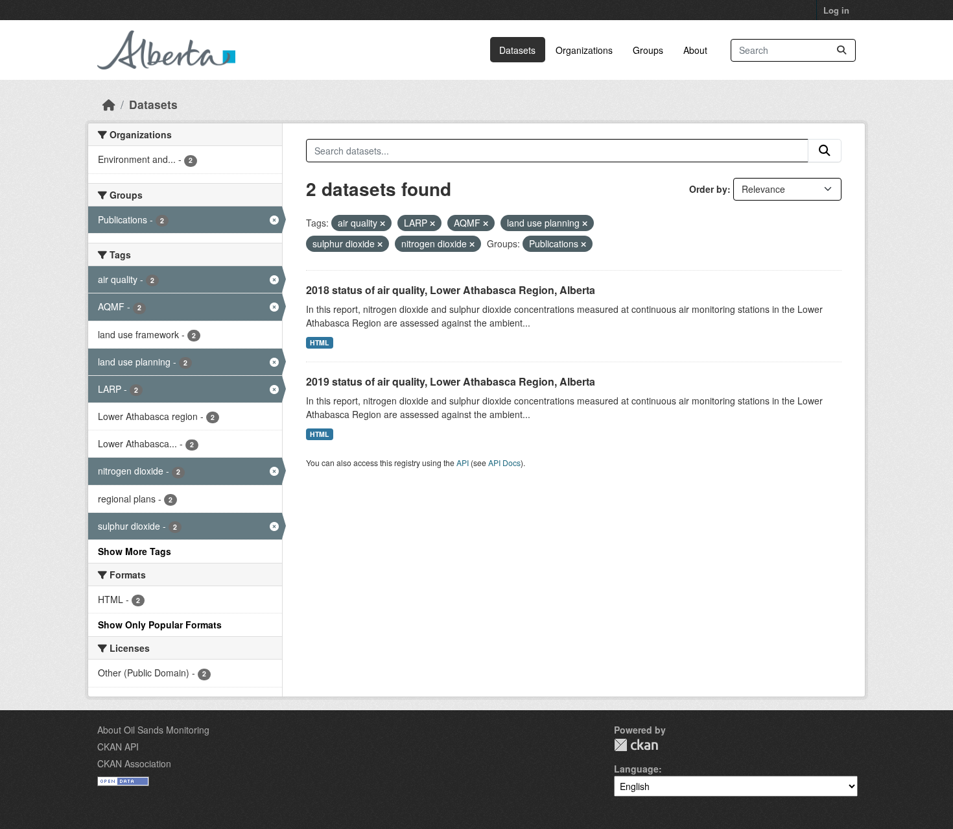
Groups (648, 49)
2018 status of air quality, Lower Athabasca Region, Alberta (450, 289)
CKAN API (118, 746)
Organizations (584, 49)
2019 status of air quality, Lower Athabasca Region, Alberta (450, 381)
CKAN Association (134, 763)
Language (636, 768)
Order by (708, 188)
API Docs (504, 462)
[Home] (108, 104)
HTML (319, 342)
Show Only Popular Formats (160, 624)
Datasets (517, 49)
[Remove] (382, 223)
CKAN (636, 745)
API (462, 462)
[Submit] (841, 50)
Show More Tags (134, 551)
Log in (836, 10)
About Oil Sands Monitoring (153, 729)
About (695, 49)
